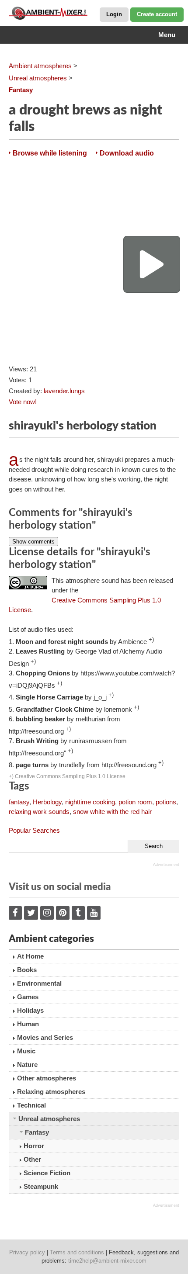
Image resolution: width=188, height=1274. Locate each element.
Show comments (33, 541)
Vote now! (23, 401)
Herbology (47, 802)
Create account (157, 14)
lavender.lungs (64, 391)
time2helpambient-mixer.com (107, 1260)
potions (166, 802)
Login (114, 14)
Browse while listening (50, 153)
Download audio (127, 153)
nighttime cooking (90, 802)
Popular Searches (34, 830)
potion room (135, 802)
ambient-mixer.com (52, 13)
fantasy (19, 802)
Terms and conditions (77, 1252)
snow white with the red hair (112, 811)
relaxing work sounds (39, 811)
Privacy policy (27, 1252)
